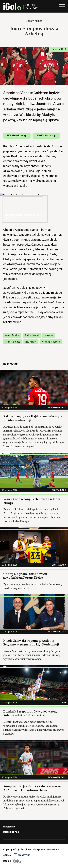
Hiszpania (48, 335)
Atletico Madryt (32, 335)
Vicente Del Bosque (51, 341)
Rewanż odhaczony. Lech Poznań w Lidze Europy (31, 501)
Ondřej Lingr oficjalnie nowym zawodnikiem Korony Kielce (25, 576)
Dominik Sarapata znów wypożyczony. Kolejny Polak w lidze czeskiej (30, 714)
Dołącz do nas (11, 832)
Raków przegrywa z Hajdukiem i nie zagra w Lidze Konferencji (32, 418)
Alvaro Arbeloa (12, 335)
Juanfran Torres (12, 341)
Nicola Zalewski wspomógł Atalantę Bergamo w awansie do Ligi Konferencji (31, 643)
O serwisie (9, 826)
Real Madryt (30, 341)
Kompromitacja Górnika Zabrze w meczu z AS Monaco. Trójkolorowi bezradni (33, 788)
